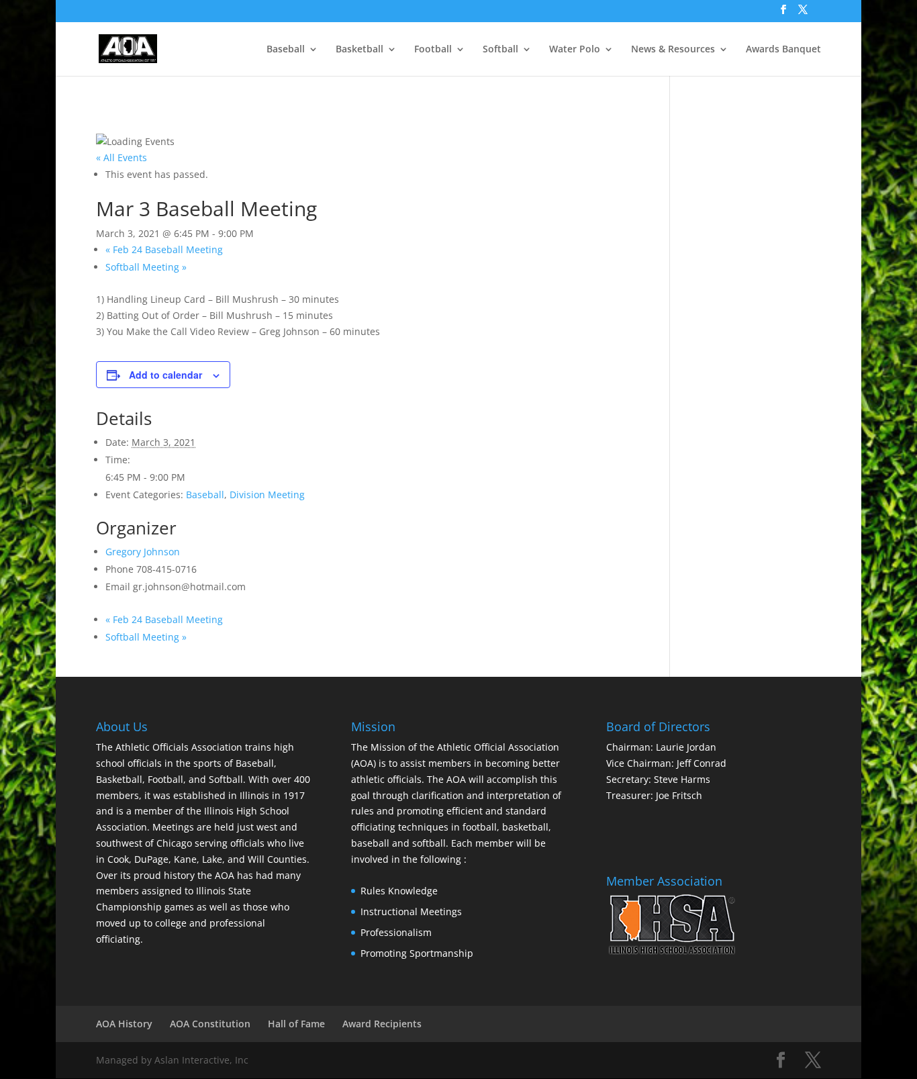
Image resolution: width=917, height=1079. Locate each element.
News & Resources (673, 49)
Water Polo (574, 49)
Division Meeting (267, 494)
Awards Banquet (783, 49)
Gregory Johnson (142, 551)
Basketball (359, 49)
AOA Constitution (210, 1023)
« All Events (121, 157)
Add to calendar (165, 374)
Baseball (286, 49)
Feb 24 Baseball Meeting (164, 249)
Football (433, 49)
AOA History (124, 1023)
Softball (500, 49)
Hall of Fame (296, 1023)
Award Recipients (382, 1023)
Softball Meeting (146, 267)
